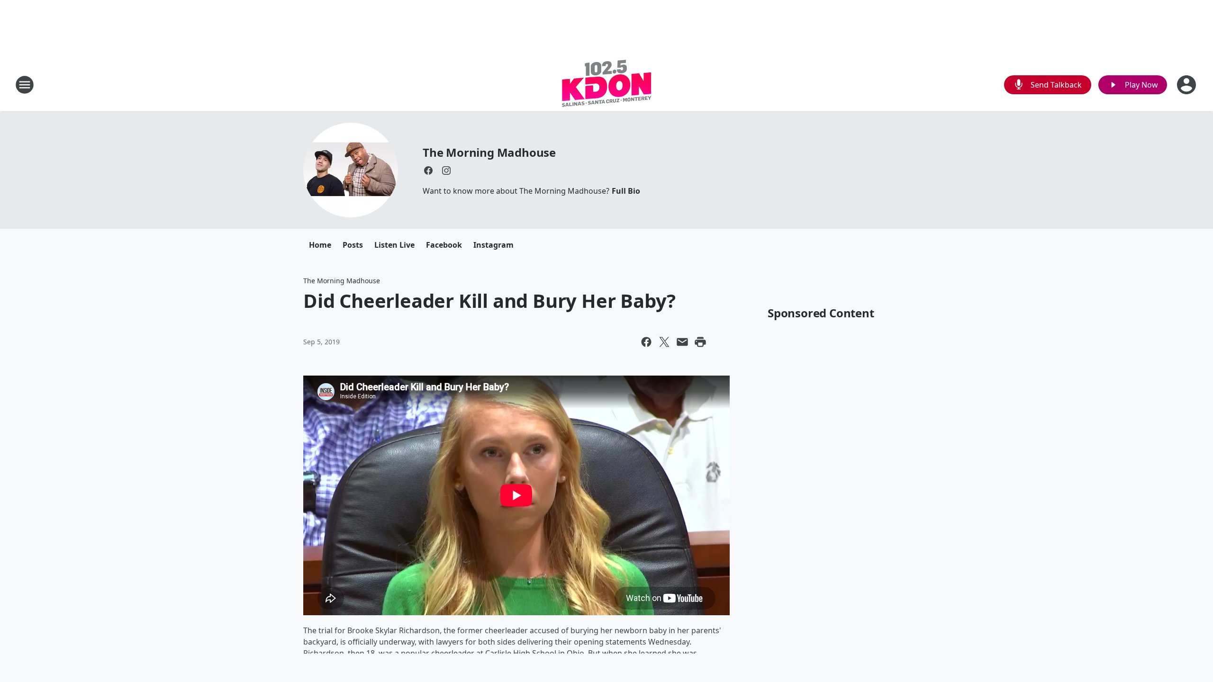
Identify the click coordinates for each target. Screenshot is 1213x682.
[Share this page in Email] (682, 342)
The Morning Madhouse (489, 152)
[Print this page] (700, 342)
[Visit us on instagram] (446, 170)
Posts (353, 245)
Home (320, 245)
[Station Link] (607, 84)
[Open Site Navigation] (24, 84)
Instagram (493, 245)
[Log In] (1187, 84)
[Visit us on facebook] (428, 170)
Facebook (444, 245)
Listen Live (394, 245)
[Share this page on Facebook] (646, 342)
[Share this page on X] (664, 342)
